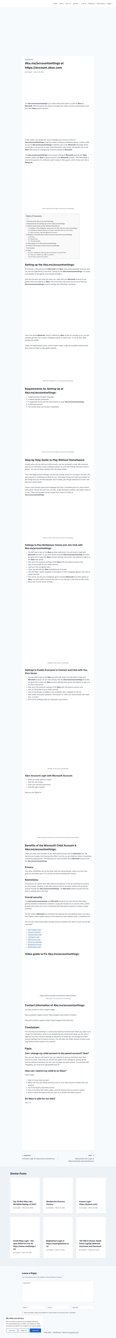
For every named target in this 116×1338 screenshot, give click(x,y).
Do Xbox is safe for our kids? (39, 256)
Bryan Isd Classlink (35, 942)
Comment (27, 1283)
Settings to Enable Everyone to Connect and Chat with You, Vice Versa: (52, 230)
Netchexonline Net (35, 935)
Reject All (23, 1330)
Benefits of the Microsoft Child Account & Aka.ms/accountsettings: (49, 235)
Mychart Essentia (34, 932)
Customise (12, 1330)
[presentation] (25, 1187)
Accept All (35, 1330)
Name (25, 1307)
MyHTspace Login (34, 930)
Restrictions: (34, 239)
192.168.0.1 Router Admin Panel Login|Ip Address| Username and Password (90, 1243)
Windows (91, 3)
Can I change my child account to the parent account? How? (48, 252)
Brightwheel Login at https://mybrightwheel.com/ (57, 1243)
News (61, 3)
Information (101, 3)
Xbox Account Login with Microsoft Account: (44, 232)
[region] (24, 1324)
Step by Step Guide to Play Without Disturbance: (43, 226)
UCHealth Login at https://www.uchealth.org (38, 1157)
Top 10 (83, 3)
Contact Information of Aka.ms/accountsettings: (43, 245)
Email (50, 1307)
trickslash (29, 72)
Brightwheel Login (34, 947)
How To (68, 3)
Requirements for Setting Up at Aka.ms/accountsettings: (46, 224)
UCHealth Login (34, 937)
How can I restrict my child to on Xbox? (42, 254)
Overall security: (35, 241)
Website (75, 1307)
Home (55, 3)
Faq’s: (29, 250)
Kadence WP (74, 1332)
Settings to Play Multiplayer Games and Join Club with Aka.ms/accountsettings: (53, 228)
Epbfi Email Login (34, 940)
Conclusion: (31, 248)
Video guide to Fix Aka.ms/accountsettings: (41, 243)
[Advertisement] (58, 88)
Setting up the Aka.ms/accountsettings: (40, 221)
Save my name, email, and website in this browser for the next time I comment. (50, 1312)
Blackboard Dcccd (34, 944)
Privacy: (32, 237)
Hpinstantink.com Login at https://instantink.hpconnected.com (81, 1158)
